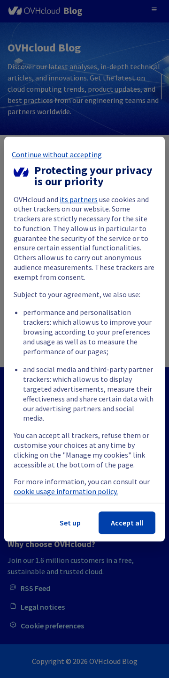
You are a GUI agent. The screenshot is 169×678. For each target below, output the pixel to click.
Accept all (127, 522)
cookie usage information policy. (66, 491)
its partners (79, 199)
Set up (70, 522)
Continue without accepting (57, 154)
